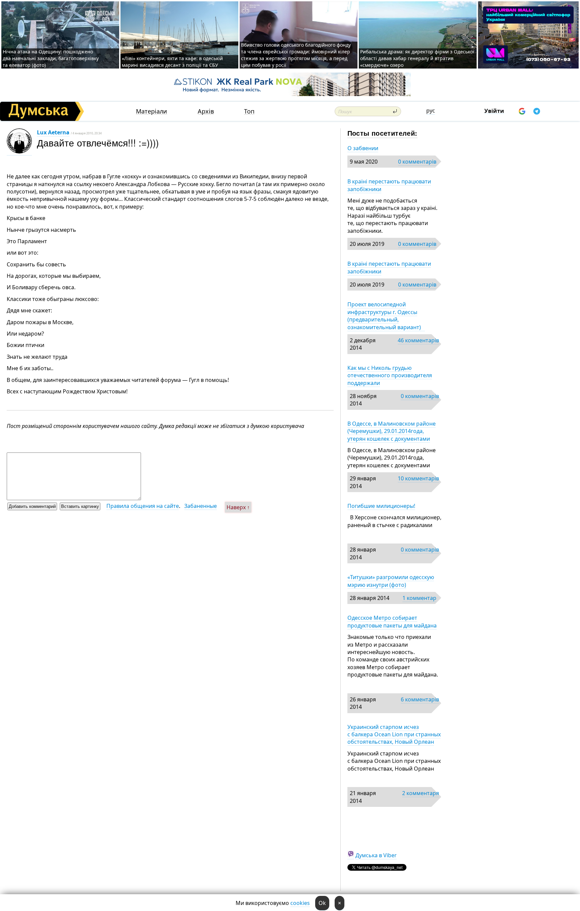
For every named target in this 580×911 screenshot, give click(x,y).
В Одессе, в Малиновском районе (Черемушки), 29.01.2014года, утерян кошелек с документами (391, 431)
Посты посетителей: (382, 133)
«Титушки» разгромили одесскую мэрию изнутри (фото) (390, 580)
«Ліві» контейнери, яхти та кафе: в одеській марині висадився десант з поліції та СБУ (172, 61)
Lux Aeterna (53, 132)
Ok (322, 903)
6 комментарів (420, 699)
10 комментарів (418, 478)
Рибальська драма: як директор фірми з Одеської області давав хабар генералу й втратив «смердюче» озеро (417, 58)
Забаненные (200, 506)
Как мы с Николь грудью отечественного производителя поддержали (389, 375)
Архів (206, 111)
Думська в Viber (376, 855)
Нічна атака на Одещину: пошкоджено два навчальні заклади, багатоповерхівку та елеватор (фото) (51, 58)
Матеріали (151, 111)
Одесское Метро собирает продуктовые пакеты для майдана (392, 621)
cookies (300, 903)
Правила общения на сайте (142, 506)
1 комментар (419, 598)
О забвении (362, 148)
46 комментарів (418, 340)
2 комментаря (420, 793)
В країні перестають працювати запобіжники (389, 185)
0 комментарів (417, 161)
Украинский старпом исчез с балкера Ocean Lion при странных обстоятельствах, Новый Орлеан (394, 734)
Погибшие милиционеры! (381, 506)
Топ (249, 111)
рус (430, 110)
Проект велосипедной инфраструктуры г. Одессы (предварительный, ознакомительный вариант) (386, 316)
